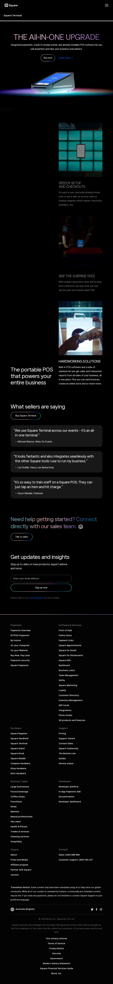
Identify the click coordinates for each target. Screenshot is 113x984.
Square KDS (65, 660)
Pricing (62, 733)
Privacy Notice (56, 948)
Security (56, 953)
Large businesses (20, 786)
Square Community (68, 748)
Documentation (66, 796)
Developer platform (69, 786)
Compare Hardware (20, 763)
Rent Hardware (18, 773)
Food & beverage (19, 791)
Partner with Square (21, 870)
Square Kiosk (17, 753)
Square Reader (18, 758)
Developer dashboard (70, 801)
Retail (13, 806)
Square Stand (18, 748)
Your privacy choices (56, 938)
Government (56, 958)
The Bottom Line (67, 753)
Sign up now (41, 587)
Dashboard (64, 665)
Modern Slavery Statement (56, 963)
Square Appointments (70, 645)
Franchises (16, 801)
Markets (15, 811)
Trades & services (20, 831)
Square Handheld (19, 738)
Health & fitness (19, 826)
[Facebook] (96, 909)
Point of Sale (65, 630)
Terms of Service (56, 943)
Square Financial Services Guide (56, 968)
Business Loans (67, 670)
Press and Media (19, 860)
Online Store (65, 635)
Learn (64, 58)
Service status (66, 763)
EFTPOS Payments (20, 635)
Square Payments (20, 665)
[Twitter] (92, 909)
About (14, 855)
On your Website (19, 650)
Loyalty (62, 690)
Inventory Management (71, 700)
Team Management (68, 675)
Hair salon (16, 821)
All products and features (72, 720)
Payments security (20, 660)
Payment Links (66, 640)
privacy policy (36, 598)
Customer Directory (69, 695)
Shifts (62, 680)
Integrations (65, 710)
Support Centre (67, 738)
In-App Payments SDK (70, 791)
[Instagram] (100, 909)
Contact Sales (66, 743)
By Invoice (16, 640)
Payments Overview (21, 630)
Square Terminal (19, 743)
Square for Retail (67, 650)
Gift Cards (64, 705)
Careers (15, 875)
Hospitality (16, 841)
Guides (62, 758)
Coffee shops (18, 796)
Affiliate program (19, 865)
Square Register (19, 733)
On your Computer (20, 645)
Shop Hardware (18, 768)
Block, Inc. (56, 973)
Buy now (48, 57)
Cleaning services (20, 836)
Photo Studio (65, 715)
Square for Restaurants (71, 655)
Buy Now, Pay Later (20, 655)
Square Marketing (68, 685)
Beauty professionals (22, 816)
